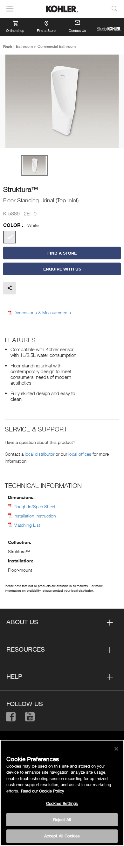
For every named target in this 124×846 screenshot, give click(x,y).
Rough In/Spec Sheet (34, 506)
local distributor (39, 454)
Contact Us (77, 30)
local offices (79, 454)
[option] (62, 101)
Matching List (27, 525)
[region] (62, 793)
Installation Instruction (35, 515)
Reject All (62, 819)
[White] (9, 237)
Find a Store (46, 30)
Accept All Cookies (62, 835)
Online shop (15, 30)
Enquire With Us (62, 268)
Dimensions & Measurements (42, 312)
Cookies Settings (62, 803)
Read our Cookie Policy (42, 790)
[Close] (116, 749)
